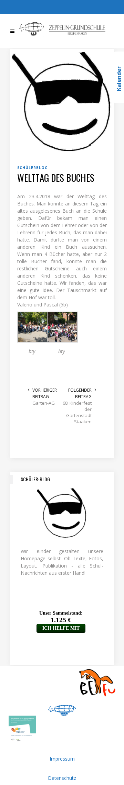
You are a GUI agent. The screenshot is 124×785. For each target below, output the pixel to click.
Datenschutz (62, 778)
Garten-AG (43, 403)
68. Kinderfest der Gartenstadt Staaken (77, 412)
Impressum (62, 758)
